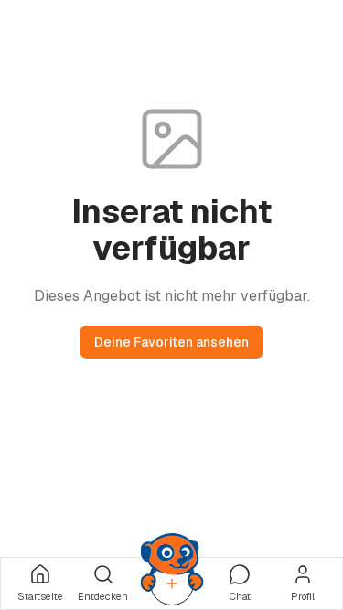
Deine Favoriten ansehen (171, 342)
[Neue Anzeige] (172, 583)
